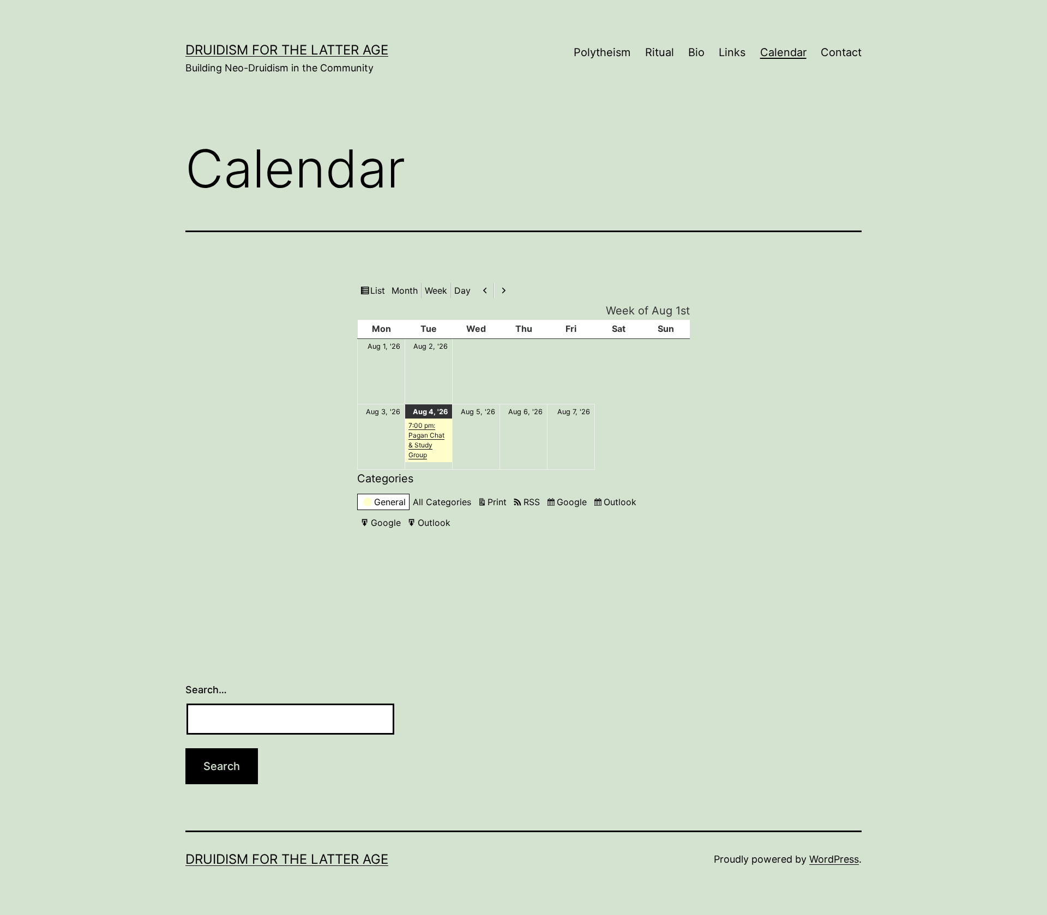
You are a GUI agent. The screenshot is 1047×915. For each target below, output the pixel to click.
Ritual (659, 52)
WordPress (834, 859)
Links (732, 52)
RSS (532, 501)
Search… (206, 689)
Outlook (622, 502)
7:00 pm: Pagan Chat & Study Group (426, 440)
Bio (696, 52)
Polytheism (602, 52)
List (379, 291)
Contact (841, 52)
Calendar (783, 52)
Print (499, 501)
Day (462, 290)
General (390, 501)
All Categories (442, 501)
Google (573, 502)
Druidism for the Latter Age (286, 50)
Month (405, 290)
